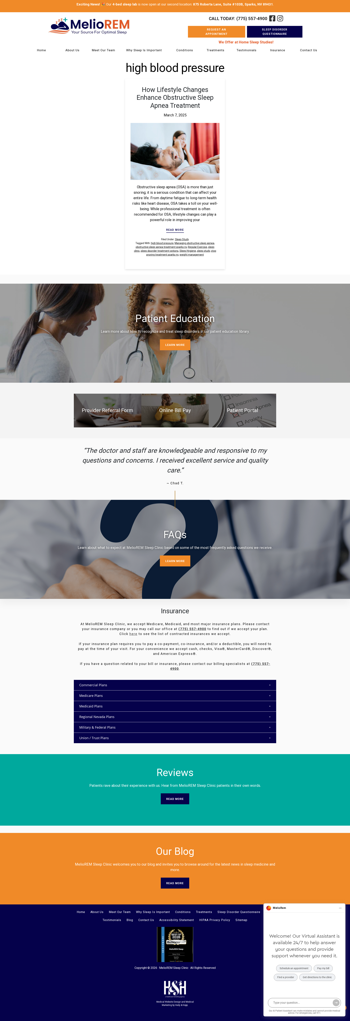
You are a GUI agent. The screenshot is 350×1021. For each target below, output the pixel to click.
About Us (72, 50)
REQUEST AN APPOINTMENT (216, 32)
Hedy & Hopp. (181, 1005)
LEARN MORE (175, 345)
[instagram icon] (280, 18)
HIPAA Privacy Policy (214, 920)
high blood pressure (162, 243)
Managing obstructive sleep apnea (194, 243)
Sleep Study (182, 239)
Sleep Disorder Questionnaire (274, 32)
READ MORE (175, 229)
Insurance (277, 50)
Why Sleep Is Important (144, 50)
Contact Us (308, 50)
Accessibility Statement (176, 920)
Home (41, 50)
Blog (130, 920)
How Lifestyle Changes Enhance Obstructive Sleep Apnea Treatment (175, 97)
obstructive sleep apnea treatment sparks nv (161, 247)
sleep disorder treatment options (159, 250)
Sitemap (241, 920)
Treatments (215, 50)
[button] (175, 685)
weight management (192, 254)
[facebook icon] (272, 18)
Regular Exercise (197, 247)
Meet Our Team (103, 50)
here (133, 634)
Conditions (184, 50)
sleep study (203, 250)
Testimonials (246, 50)
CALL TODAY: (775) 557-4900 (238, 18)
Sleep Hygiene (188, 250)
